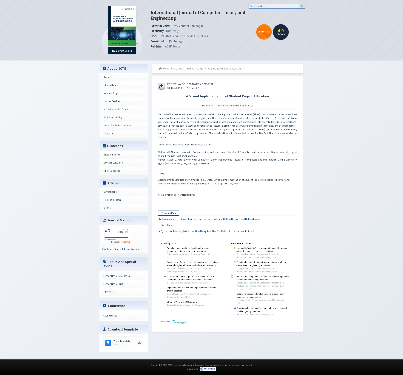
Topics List (110, 291)
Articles (177, 69)
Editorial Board (111, 85)
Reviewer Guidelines (113, 162)
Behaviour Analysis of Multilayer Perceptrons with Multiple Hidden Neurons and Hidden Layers (209, 219)
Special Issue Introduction (117, 275)
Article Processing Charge (116, 109)
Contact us (109, 133)
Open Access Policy (113, 117)
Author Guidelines (112, 154)
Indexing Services (112, 101)
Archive (107, 207)
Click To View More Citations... (182, 302)
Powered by (116, 242)
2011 (201, 69)
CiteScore (123, 230)
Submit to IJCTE (124, 51)
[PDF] (161, 173)
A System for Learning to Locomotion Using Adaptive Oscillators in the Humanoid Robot (206, 231)
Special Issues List (114, 283)
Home (106, 77)
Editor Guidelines (112, 170)
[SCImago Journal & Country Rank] (121, 249)
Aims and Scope (111, 93)
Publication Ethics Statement (118, 125)
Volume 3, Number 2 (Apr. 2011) (225, 69)
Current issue (110, 191)
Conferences (111, 315)
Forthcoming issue (113, 199)
